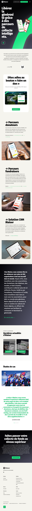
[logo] (6, 468)
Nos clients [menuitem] (17, 488)
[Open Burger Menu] (30, 2)
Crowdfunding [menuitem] (18, 481)
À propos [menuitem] (4, 476)
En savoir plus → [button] (16, 109)
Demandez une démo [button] (24, 1)
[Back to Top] (4, 507)
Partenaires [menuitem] (17, 494)
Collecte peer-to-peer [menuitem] (19, 479)
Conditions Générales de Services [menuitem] (13, 503)
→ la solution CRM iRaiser (14, 235)
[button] (2, 408)
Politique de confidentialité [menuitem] (22, 503)
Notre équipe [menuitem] (5, 479)
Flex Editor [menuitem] (4, 488)
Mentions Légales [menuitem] (5, 503)
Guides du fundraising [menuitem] (6, 494)
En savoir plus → (9, 317)
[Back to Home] (5, 2)
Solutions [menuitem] (17, 476)
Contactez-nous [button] (16, 1)
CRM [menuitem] (16, 484)
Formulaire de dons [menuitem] (19, 478)
